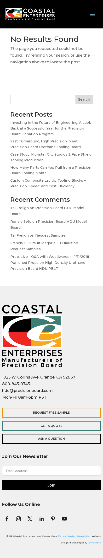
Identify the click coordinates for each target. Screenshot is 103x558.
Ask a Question (51, 438)
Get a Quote (51, 426)
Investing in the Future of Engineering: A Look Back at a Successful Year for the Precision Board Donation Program (50, 128)
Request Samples (50, 235)
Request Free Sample (51, 412)
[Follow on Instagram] (18, 519)
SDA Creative (94, 543)
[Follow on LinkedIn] (41, 519)
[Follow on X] (30, 519)
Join (51, 485)
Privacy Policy (83, 536)
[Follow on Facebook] (7, 519)
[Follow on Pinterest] (53, 519)
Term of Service (67, 536)
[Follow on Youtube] (64, 519)
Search (84, 99)
